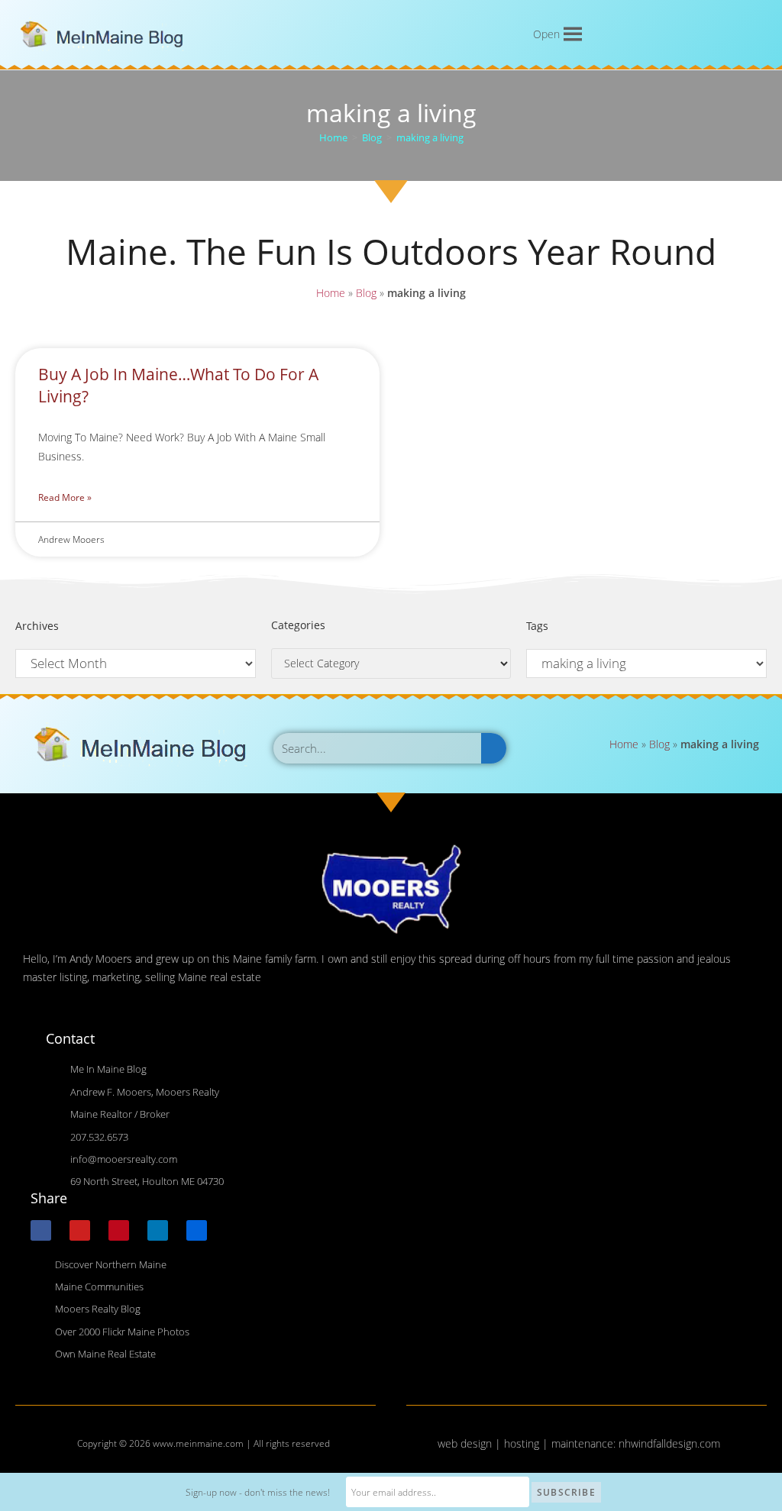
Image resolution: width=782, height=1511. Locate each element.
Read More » (65, 497)
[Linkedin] (157, 1230)
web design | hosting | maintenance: (528, 1443)
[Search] (493, 748)
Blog (366, 293)
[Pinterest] (118, 1230)
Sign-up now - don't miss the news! (258, 1492)
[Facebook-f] (41, 1230)
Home (330, 293)
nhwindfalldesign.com (669, 1443)
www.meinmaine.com (198, 1443)
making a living (430, 137)
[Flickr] (196, 1230)
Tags (537, 625)
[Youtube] (79, 1230)
